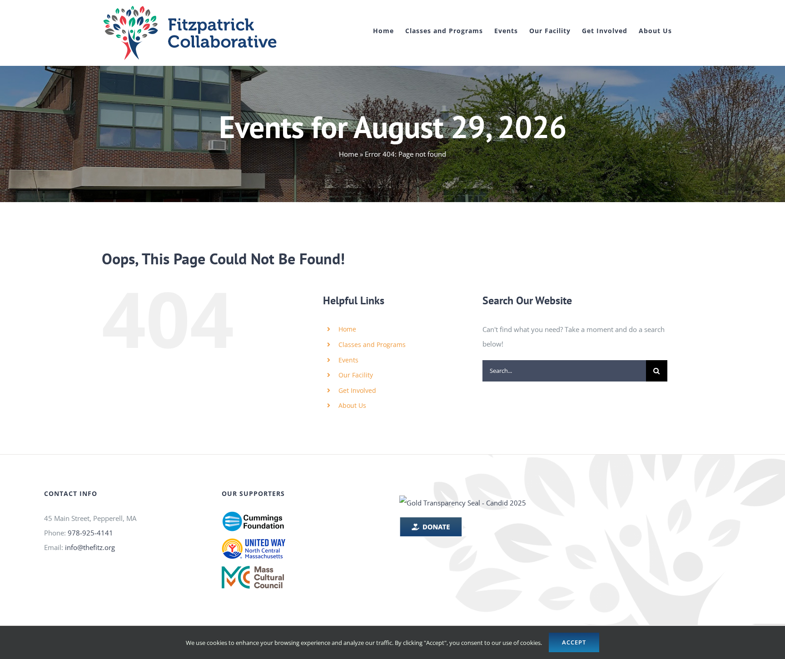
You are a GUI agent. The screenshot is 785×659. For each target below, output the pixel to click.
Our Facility (355, 375)
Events (348, 360)
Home (348, 154)
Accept (574, 642)
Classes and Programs (372, 344)
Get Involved (357, 390)
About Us (352, 405)
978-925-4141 (90, 532)
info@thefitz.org (90, 547)
